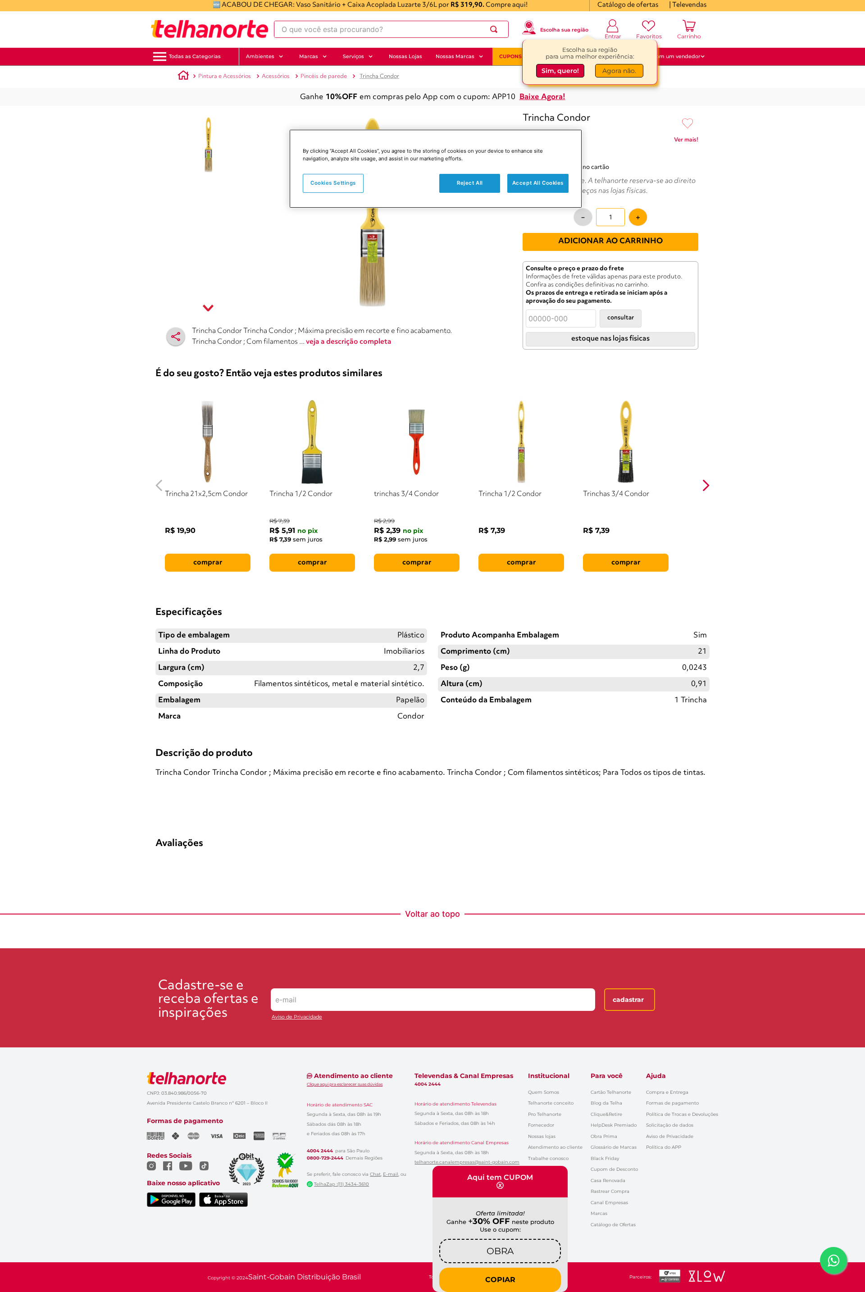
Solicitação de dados (669, 1125)
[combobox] (391, 29)
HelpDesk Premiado (614, 1125)
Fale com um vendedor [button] (671, 56)
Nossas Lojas (405, 56)
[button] (195, 56)
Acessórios (276, 76)
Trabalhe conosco (548, 1158)
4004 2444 (320, 1151)
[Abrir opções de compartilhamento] (176, 337)
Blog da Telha (606, 1103)
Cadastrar (628, 1000)
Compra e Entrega (667, 1092)
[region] (435, 168)
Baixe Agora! (542, 97)
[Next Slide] (705, 485)
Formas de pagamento (672, 1103)
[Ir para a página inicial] (209, 29)
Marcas (599, 1213)
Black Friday (605, 1158)
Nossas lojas (541, 1136)
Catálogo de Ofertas (613, 1225)
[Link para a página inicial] (183, 76)
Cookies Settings (333, 183)
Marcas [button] (308, 56)
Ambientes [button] (260, 56)
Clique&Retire (606, 1114)
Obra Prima (604, 1136)
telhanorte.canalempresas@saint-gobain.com (466, 1162)
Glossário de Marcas (614, 1147)
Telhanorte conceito (551, 1103)
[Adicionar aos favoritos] (687, 124)
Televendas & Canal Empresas (463, 1075)
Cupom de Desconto (614, 1169)
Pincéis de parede (323, 76)
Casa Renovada (608, 1180)
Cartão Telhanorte (611, 1092)
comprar (208, 562)
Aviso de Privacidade (297, 1017)
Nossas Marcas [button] (455, 56)
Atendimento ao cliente (555, 1147)
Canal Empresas (609, 1203)
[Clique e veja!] (686, 141)
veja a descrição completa (349, 342)
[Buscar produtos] (495, 29)
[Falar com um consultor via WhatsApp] (833, 1260)
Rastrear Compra (610, 1191)
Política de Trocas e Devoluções (682, 1114)
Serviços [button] (353, 56)
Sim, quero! (560, 71)
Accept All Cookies (538, 183)
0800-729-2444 (325, 1158)
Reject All (470, 183)
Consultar (620, 318)
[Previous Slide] (159, 485)
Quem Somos (543, 1092)
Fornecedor (541, 1125)
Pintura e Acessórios (224, 76)
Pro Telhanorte (544, 1114)
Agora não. (619, 71)
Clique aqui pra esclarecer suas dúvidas (344, 1084)
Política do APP (663, 1147)
